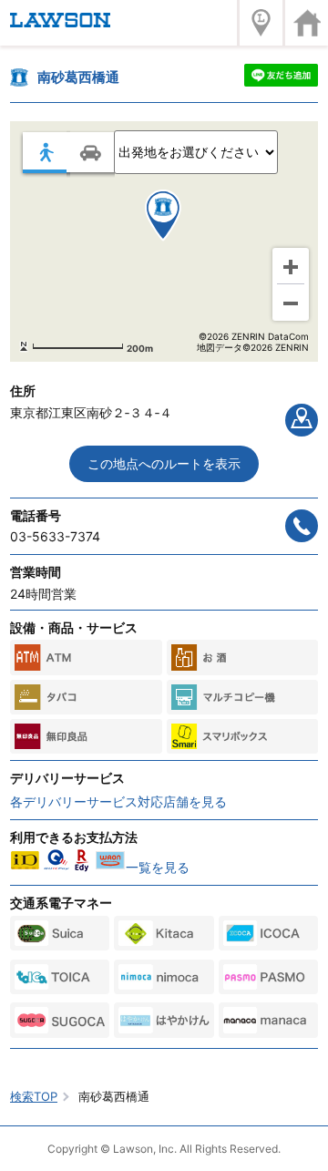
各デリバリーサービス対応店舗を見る (118, 801)
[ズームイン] (290, 266)
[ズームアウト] (290, 302)
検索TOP (33, 1096)
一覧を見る (158, 867)
